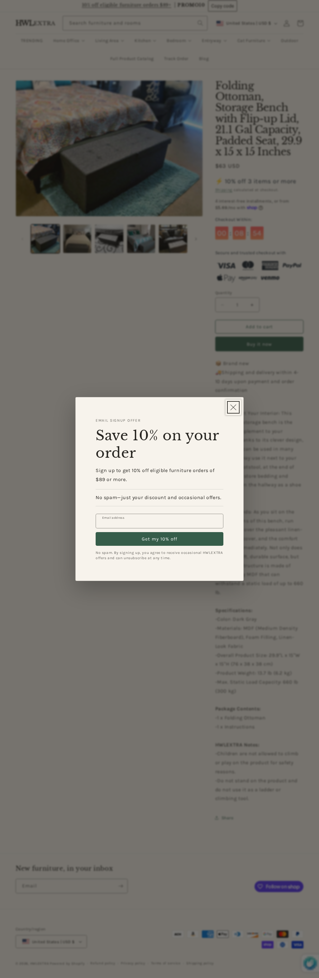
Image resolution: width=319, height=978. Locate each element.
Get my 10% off (159, 539)
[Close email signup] (233, 407)
